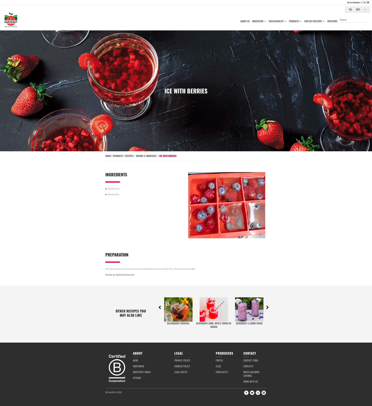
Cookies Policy (182, 366)
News (135, 360)
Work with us (250, 381)
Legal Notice (180, 372)
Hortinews (138, 366)
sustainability (276, 21)
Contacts (248, 366)
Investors (332, 21)
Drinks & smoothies (146, 156)
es (364, 2)
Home (108, 156)
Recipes (129, 156)
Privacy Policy (182, 360)
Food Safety (222, 372)
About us (245, 21)
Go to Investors (354, 2)
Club (218, 366)
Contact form (250, 360)
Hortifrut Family (142, 372)
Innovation (258, 21)
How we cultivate (313, 21)
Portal (219, 360)
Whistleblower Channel (251, 373)
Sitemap (137, 378)
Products (294, 21)
